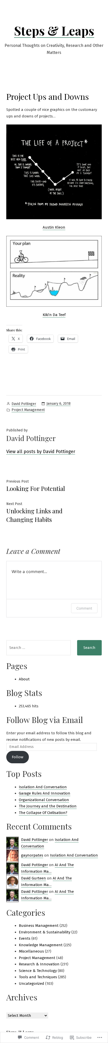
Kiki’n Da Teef (54, 314)
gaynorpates (32, 855)
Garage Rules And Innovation (44, 793)
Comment (84, 608)
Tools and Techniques (38, 977)
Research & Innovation (39, 964)
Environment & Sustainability (44, 932)
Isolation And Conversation (43, 787)
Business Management (39, 925)
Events (24, 938)
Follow (17, 757)
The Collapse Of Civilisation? (43, 812)
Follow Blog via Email (44, 719)
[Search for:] (38, 647)
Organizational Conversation (44, 800)
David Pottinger (24, 404)
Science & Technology (38, 970)
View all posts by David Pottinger (40, 451)
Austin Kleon (54, 227)
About (24, 679)
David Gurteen (33, 878)
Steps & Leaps (54, 30)
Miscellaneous (31, 951)
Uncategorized (31, 983)
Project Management (28, 410)
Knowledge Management (41, 945)
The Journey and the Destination (48, 806)
